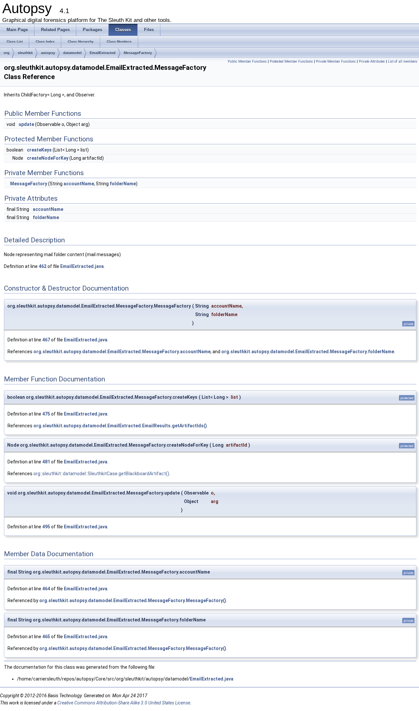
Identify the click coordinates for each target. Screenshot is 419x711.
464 (46, 588)
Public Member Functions (247, 61)
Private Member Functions (336, 61)
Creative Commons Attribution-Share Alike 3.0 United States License (123, 702)
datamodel (72, 53)
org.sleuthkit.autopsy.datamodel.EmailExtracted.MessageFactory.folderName (307, 351)
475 (46, 413)
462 (42, 266)
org (6, 53)
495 (46, 526)
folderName (123, 183)
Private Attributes (372, 61)
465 (46, 636)
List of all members (402, 61)
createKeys (39, 149)
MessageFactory (138, 53)
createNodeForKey (47, 158)
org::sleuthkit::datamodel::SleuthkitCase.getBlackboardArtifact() (101, 473)
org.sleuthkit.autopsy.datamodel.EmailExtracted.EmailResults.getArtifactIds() (120, 425)
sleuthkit (25, 53)
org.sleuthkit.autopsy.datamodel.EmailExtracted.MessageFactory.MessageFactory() (132, 600)
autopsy (48, 53)
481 (46, 461)
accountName (79, 183)
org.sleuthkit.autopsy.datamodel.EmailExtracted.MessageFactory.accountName (121, 351)
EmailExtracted (103, 53)
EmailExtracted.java (82, 266)
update (26, 124)
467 (46, 339)
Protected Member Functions (291, 61)
